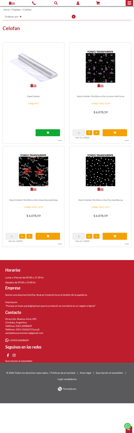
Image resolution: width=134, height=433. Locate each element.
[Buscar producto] (56, 3)
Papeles (16, 9)
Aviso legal (85, 372)
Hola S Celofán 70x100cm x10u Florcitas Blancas (100, 200)
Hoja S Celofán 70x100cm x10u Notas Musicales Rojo (33, 200)
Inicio (7, 9)
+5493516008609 (19, 340)
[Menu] (129, 3)
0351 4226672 (24, 329)
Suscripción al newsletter (18, 360)
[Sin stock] (115, 132)
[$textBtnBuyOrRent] (48, 132)
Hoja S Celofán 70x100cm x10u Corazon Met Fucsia (100, 96)
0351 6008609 (24, 325)
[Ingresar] (78, 3)
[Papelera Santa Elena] (12, 3)
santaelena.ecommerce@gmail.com (24, 332)
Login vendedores (67, 379)
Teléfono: (10, 325)
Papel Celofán (33, 96)
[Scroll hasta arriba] (129, 429)
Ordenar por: (12, 16)
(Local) (35, 329)
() (102, 3)
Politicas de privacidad (63, 372)
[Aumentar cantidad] (89, 132)
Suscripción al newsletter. (109, 372)
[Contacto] (34, 3)
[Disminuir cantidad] (96, 132)
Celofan (27, 9)
